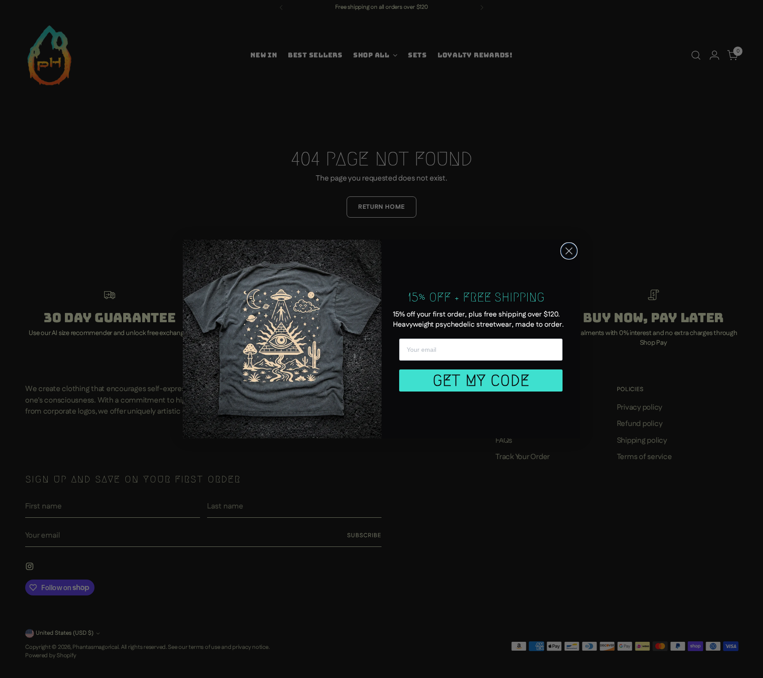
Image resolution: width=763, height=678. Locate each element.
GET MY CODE (481, 380)
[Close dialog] (569, 251)
